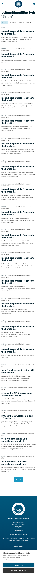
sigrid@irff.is (18, 526)
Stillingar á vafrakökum (19, 570)
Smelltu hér (18, 546)
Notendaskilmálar (12, 560)
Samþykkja (19, 565)
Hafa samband (18, 530)
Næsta (18, 480)
